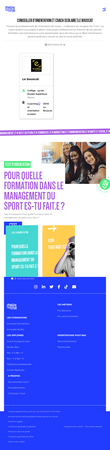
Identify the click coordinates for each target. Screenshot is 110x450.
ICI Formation (54, 411)
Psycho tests (63, 347)
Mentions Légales (15, 421)
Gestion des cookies (16, 442)
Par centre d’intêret (67, 316)
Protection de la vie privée (19, 431)
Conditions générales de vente (21, 437)
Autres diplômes (15, 370)
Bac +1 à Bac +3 (15, 352)
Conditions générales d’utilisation (22, 426)
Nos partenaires (16, 387)
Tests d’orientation (67, 341)
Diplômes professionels (19, 364)
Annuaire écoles (15, 329)
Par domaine (64, 310)
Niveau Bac (13, 347)
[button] (55, 45)
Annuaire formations (18, 323)
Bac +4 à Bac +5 (15, 358)
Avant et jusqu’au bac (18, 341)
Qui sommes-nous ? (18, 382)
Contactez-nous (16, 393)
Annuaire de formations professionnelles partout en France (33, 416)
